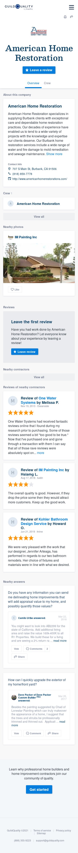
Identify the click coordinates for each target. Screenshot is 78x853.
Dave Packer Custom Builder (34, 696)
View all (39, 216)
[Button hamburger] (71, 7)
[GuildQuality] (18, 7)
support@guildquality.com (50, 840)
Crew (47, 83)
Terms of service (42, 830)
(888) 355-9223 (22, 840)
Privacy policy (63, 830)
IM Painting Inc (26, 237)
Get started (39, 789)
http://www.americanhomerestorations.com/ (39, 179)
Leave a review (41, 70)
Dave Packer (25, 694)
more (40, 452)
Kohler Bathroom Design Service (44, 521)
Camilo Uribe (25, 618)
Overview (33, 83)
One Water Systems (38, 400)
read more (60, 640)
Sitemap (41, 833)
